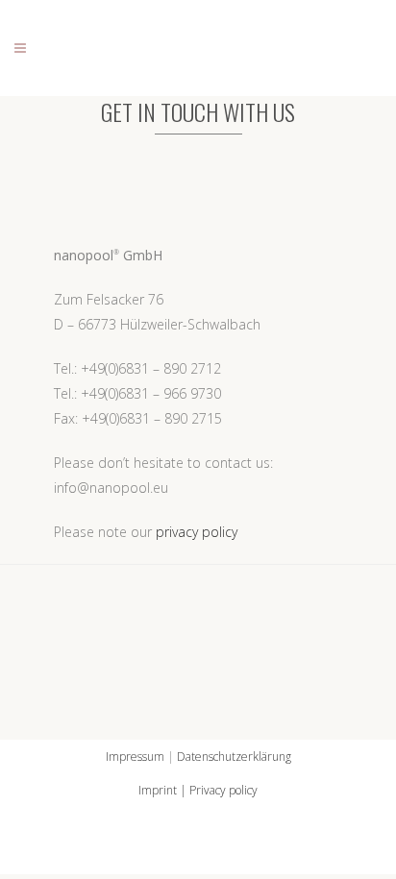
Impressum (135, 756)
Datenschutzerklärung (234, 756)
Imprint (157, 790)
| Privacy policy (217, 790)
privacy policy (196, 532)
